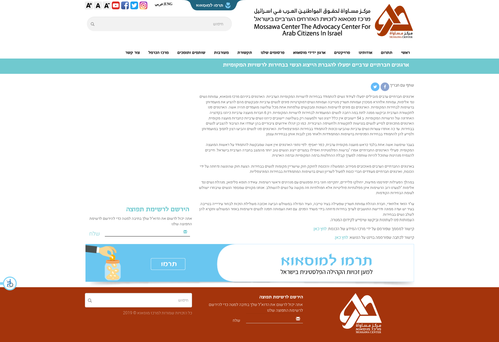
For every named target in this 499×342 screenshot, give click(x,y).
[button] (8, 283)
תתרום (386, 52)
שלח (94, 234)
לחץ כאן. (320, 229)
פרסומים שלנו (272, 52)
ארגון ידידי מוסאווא (309, 52)
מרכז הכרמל (158, 52)
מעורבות (221, 52)
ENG (168, 4)
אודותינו (365, 52)
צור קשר (132, 52)
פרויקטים (342, 52)
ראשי (405, 52)
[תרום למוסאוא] (249, 265)
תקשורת (244, 52)
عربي (159, 4)
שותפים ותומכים (191, 52)
